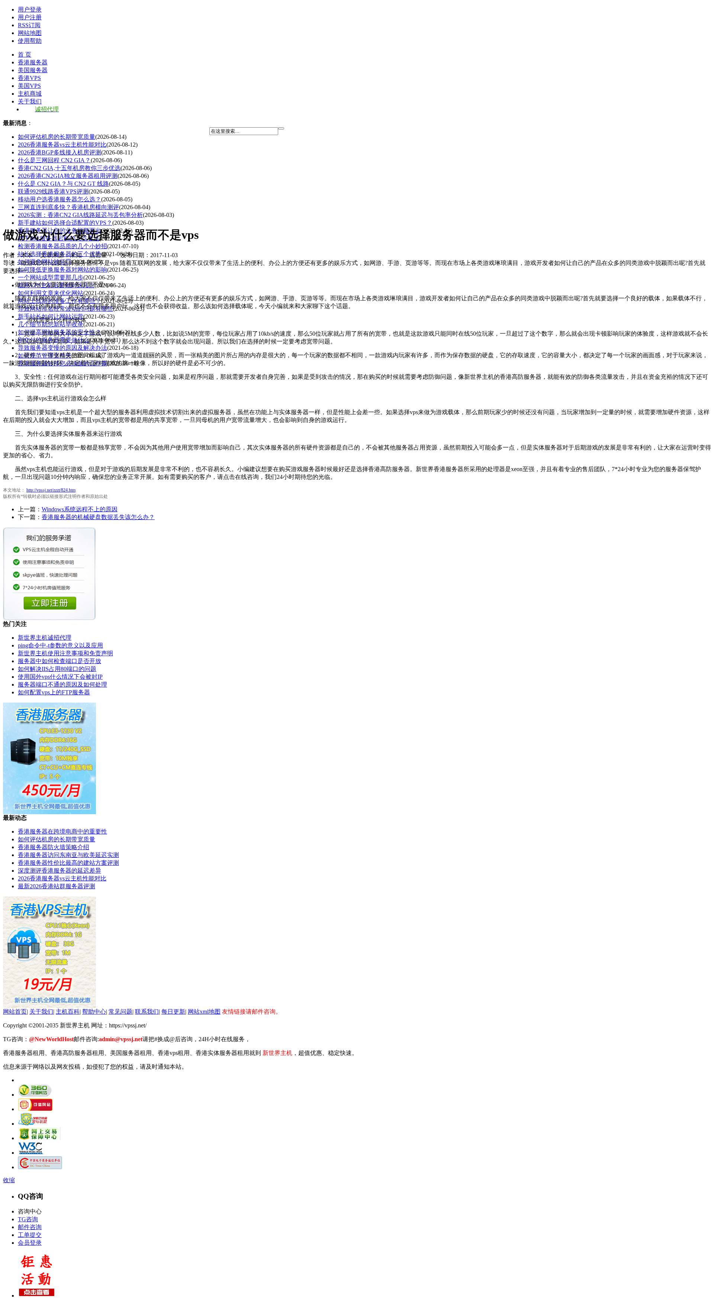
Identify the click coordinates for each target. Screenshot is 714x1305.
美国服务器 (33, 70)
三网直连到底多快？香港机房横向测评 (68, 207)
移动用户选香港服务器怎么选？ (59, 199)
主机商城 (30, 93)
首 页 (24, 54)
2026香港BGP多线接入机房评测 (59, 152)
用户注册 (30, 17)
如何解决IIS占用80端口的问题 (57, 669)
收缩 (9, 1180)
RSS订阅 (29, 25)
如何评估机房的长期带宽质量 (56, 137)
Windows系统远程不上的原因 (80, 509)
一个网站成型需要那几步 (50, 277)
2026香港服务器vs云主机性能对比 (62, 144)
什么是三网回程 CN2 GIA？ (54, 160)
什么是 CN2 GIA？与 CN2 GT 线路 (63, 183)
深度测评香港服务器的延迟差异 (59, 870)
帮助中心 (94, 1011)
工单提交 (30, 1235)
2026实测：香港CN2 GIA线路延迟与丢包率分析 (80, 215)
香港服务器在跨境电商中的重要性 (62, 831)
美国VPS (29, 86)
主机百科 (68, 1011)
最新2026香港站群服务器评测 (56, 886)
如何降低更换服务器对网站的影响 (62, 269)
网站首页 (15, 1011)
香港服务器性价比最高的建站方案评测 (68, 863)
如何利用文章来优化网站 (50, 293)
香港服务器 (33, 62)
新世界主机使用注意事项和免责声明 (65, 653)
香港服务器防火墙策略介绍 (53, 847)
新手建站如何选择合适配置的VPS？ (65, 223)
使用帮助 (30, 41)
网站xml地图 (204, 1011)
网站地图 (30, 33)
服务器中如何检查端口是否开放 (59, 661)
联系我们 (147, 1011)
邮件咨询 (30, 1227)
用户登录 (30, 9)
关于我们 (30, 101)
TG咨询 (28, 1219)
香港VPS (29, 78)
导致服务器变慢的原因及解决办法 (62, 348)
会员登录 (30, 1243)
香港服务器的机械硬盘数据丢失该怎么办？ (98, 517)
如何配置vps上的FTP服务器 (54, 692)
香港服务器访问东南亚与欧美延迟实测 (68, 855)
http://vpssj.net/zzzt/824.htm (50, 490)
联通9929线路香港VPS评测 (53, 191)
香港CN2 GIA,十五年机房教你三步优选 (69, 168)
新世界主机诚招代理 (44, 637)
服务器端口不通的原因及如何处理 (62, 684)
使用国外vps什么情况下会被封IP (60, 677)
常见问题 (120, 1011)
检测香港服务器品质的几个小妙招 (62, 246)
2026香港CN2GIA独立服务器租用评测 (68, 176)
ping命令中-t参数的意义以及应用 (60, 645)
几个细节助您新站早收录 (50, 324)
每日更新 (173, 1011)
